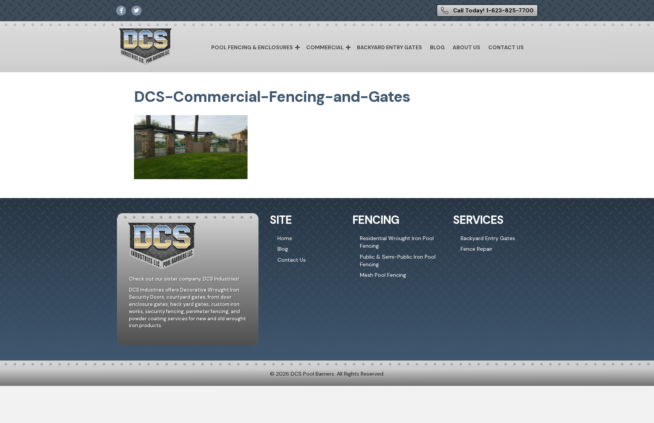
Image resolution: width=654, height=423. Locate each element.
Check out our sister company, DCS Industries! (184, 279)
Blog (437, 47)
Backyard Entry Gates (389, 47)
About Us (466, 47)
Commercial (325, 47)
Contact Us (506, 47)
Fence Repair (476, 248)
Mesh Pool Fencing (383, 275)
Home (284, 238)
